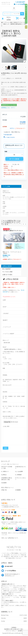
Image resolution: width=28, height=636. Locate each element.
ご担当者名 (6, 313)
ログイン (9, 17)
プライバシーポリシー (11, 630)
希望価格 (5, 375)
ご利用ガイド (5, 471)
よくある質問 (19, 471)
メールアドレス (7, 326)
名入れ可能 (16, 13)
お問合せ (4, 474)
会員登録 (9, 19)
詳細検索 (18, 490)
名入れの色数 (6, 362)
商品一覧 (4, 490)
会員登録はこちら (5, 107)
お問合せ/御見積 (7, 266)
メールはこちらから (10, 137)
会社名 (5, 306)
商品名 (5, 347)
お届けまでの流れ (7, 274)
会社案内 (4, 482)
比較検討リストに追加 (26, 14)
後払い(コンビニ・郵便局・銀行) (11, 515)
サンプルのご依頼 (7, 271)
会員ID (4, 300)
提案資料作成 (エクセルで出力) (9, 105)
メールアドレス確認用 (8, 333)
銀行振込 (4, 503)
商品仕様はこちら (8, 73)
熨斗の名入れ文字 (7, 385)
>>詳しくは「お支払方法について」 (10, 538)
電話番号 (5, 320)
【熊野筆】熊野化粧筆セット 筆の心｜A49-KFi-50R (11, 33)
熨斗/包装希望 (6, 269)
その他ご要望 (6, 426)
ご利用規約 (19, 474)
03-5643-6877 (8, 134)
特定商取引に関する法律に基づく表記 (13, 629)
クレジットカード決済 (8, 510)
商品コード (6, 340)
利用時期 (5, 401)
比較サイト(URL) (7, 411)
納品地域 (5, 391)
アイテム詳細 (6, 186)
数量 (4, 368)
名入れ (4, 357)
